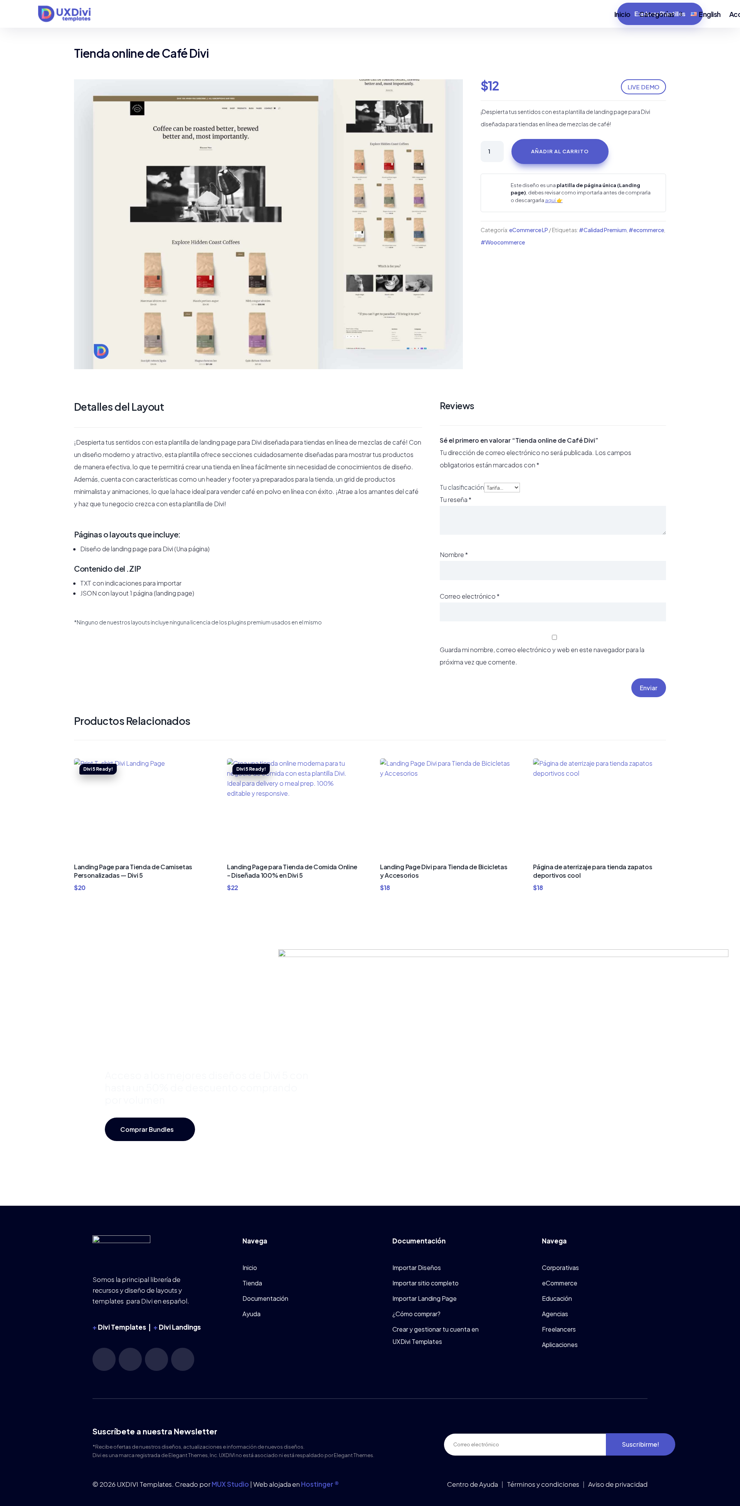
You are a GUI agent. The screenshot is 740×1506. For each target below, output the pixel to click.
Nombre (454, 555)
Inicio (622, 14)
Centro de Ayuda (472, 1484)
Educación (557, 1298)
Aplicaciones (560, 1344)
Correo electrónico (470, 596)
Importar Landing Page (424, 1298)
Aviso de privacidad (618, 1484)
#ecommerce (646, 229)
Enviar (649, 688)
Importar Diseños (416, 1267)
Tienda (252, 1283)
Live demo (643, 86)
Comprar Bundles (147, 1129)
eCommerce (559, 1283)
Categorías (656, 14)
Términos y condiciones (543, 1484)
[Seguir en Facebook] (156, 1359)
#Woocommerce (503, 242)
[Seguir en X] (182, 1359)
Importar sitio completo (425, 1283)
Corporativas (560, 1267)
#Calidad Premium (603, 229)
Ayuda (251, 1314)
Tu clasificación (462, 487)
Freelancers (559, 1329)
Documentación (265, 1298)
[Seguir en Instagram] (104, 1359)
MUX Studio (230, 1484)
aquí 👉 (554, 200)
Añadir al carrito (560, 151)
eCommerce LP (528, 229)
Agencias (555, 1314)
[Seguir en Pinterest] (130, 1359)
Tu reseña (455, 499)
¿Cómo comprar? (416, 1314)
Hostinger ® (320, 1484)
